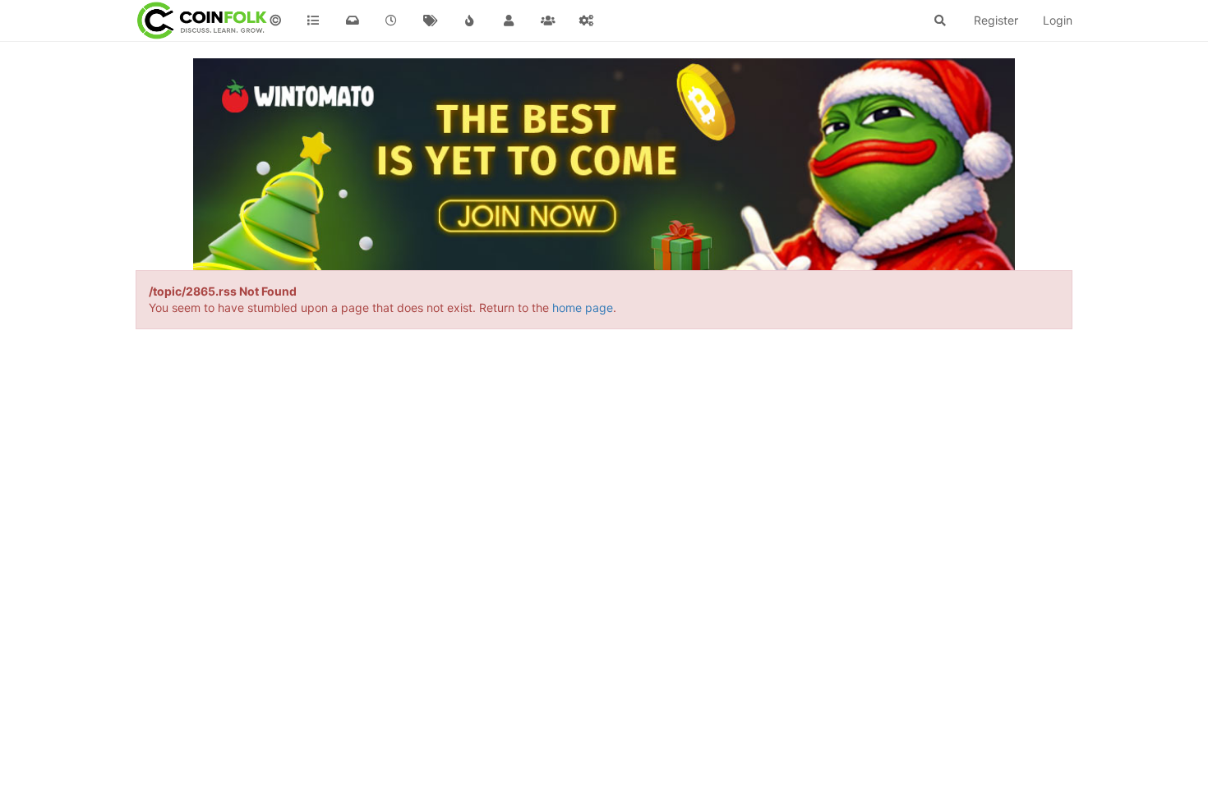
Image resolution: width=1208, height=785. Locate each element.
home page (582, 307)
